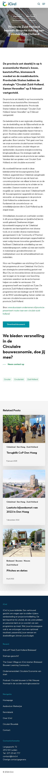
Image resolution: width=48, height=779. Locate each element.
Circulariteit (19, 379)
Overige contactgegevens (14, 759)
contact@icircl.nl (10, 756)
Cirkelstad (11, 447)
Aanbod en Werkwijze (12, 706)
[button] (43, 4)
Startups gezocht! (11, 656)
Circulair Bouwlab (10, 724)
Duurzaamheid (18, 21)
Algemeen (17, 16)
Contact (6, 730)
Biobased (10, 561)
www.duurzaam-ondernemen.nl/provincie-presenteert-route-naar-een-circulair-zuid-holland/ (24, 310)
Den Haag (30, 16)
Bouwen (19, 561)
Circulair (7, 379)
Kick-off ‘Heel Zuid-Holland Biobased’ (19, 650)
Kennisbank (8, 712)
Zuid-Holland (32, 379)
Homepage (8, 700)
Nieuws (32, 21)
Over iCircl (7, 718)
